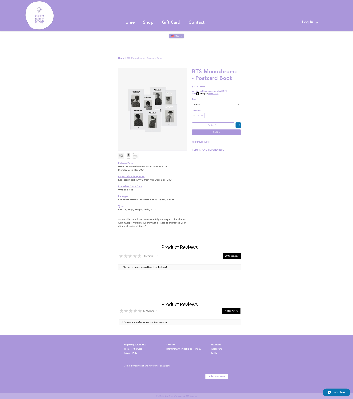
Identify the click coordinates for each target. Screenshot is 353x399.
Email (127, 371)
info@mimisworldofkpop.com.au (183, 348)
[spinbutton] (198, 115)
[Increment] (202, 115)
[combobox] (216, 104)
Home (121, 58)
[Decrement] (194, 115)
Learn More (213, 93)
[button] (318, 22)
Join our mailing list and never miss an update (147, 365)
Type (194, 99)
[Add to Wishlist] (238, 125)
